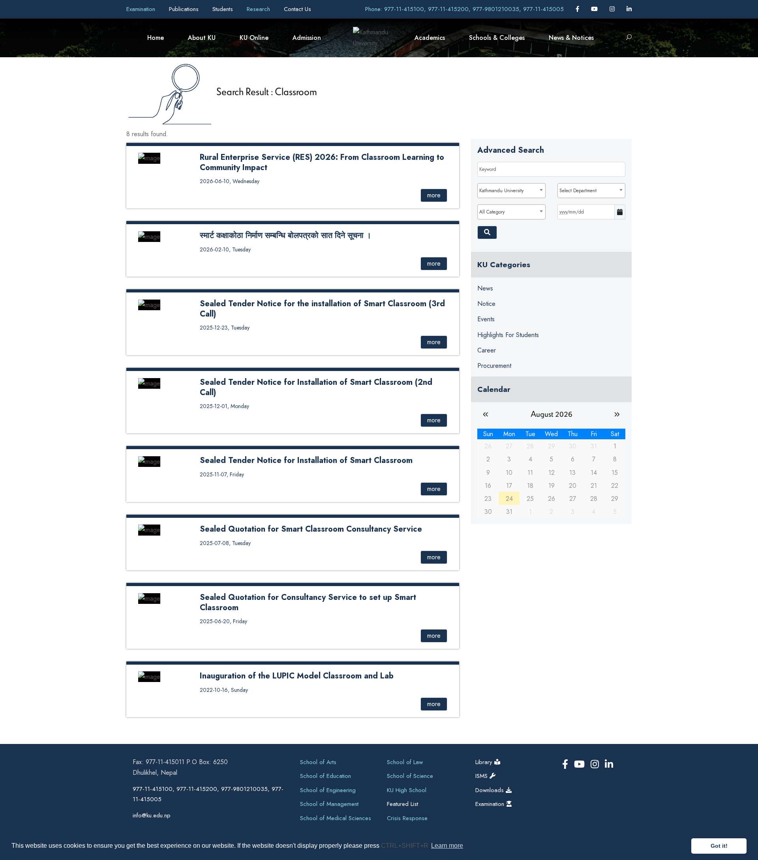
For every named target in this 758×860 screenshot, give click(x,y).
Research (259, 9)
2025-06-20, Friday (223, 621)
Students (223, 9)
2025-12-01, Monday (224, 406)
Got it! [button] (719, 846)
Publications (185, 9)
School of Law (405, 762)
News (485, 288)
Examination (141, 9)
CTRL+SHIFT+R (405, 845)
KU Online (254, 37)
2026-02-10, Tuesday (225, 249)
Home (155, 37)
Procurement (494, 365)
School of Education (325, 776)
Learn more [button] (447, 845)
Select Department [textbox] (578, 190)
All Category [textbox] (492, 211)
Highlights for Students (508, 334)
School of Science (410, 776)
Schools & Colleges (497, 37)
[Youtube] (595, 9)
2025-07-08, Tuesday (225, 543)
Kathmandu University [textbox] (501, 190)
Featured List (402, 804)
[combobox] (511, 190)
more (434, 195)
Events (486, 319)
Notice (486, 303)
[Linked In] (629, 9)
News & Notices (571, 37)
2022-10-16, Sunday (224, 690)
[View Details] (149, 157)
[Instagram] (613, 9)
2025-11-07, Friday (222, 474)
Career (486, 350)
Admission (307, 37)
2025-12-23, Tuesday (225, 328)
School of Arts (318, 762)
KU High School (406, 790)
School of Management (329, 804)
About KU (202, 37)
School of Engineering (328, 790)
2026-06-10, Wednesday (229, 181)
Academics (430, 37)
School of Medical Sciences (335, 818)
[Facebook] (578, 9)
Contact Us (297, 9)
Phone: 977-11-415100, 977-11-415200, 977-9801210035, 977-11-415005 (464, 9)
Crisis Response (407, 818)
